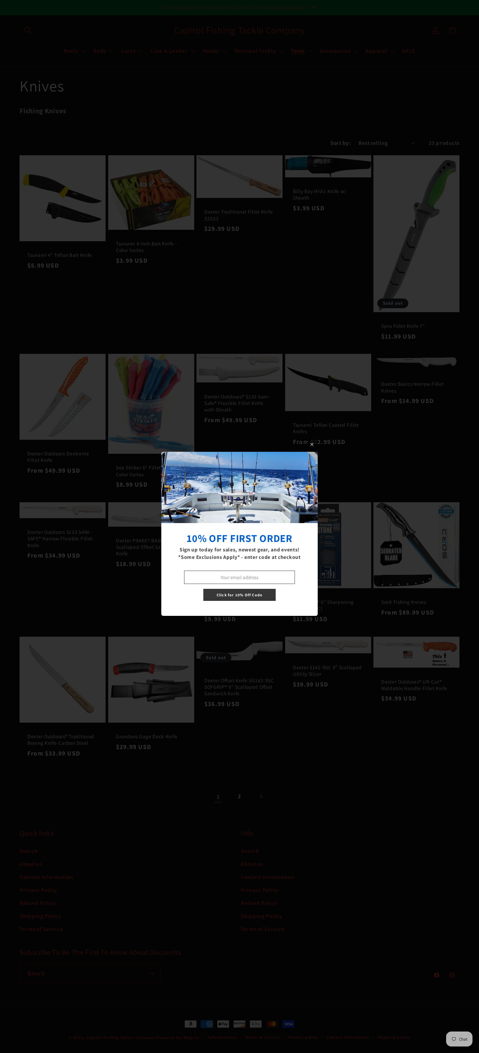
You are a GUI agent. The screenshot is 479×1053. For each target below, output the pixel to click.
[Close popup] (312, 444)
